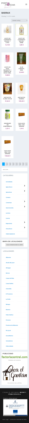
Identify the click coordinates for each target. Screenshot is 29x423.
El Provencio (9, 294)
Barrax (8, 273)
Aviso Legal (5, 419)
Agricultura (9, 187)
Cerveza (8, 197)
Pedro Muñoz (9, 315)
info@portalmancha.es (14, 394)
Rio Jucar (8, 330)
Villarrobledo (9, 346)
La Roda (8, 299)
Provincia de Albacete (12, 325)
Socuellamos (9, 335)
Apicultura (9, 192)
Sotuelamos (9, 341)
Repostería (9, 223)
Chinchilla (8, 288)
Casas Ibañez (9, 283)
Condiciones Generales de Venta (18, 419)
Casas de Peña (10, 278)
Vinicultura (9, 228)
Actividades (9, 181)
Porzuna (8, 320)
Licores (8, 218)
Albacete (8, 257)
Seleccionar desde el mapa (14, 244)
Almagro (8, 268)
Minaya (8, 304)
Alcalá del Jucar (10, 262)
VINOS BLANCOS (10, 234)
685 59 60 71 (23, 392)
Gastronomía (9, 208)
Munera (8, 309)
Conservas (9, 202)
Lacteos (8, 213)
